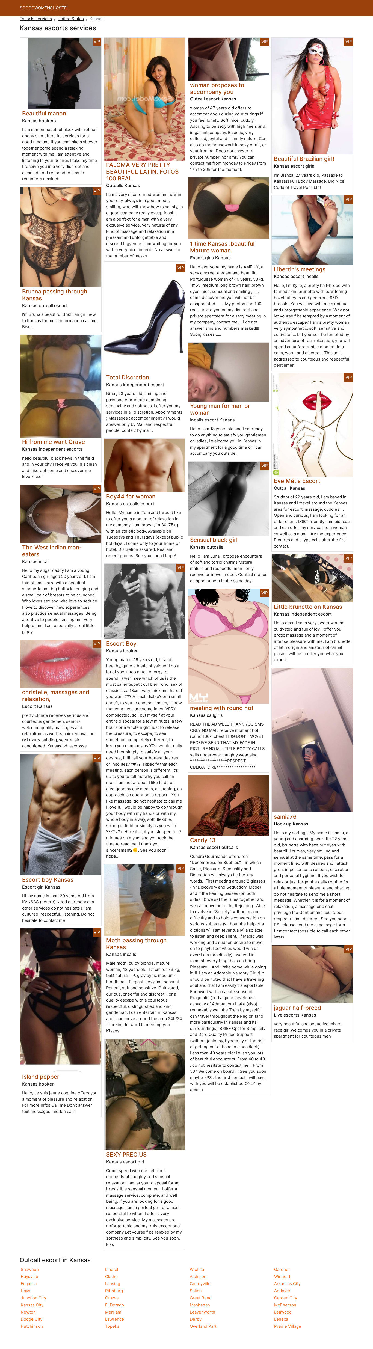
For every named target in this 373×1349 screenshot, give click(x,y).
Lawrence (114, 1319)
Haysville (29, 1276)
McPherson (285, 1305)
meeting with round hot (222, 708)
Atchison (198, 1276)
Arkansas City (287, 1283)
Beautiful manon (44, 113)
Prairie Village (287, 1326)
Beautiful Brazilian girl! (304, 158)
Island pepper (40, 1076)
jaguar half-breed (297, 1007)
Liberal (111, 1269)
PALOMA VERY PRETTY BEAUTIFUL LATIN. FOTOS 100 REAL (142, 171)
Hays (25, 1290)
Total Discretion (127, 377)
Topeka (112, 1326)
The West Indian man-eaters (52, 551)
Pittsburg (114, 1290)
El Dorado (114, 1305)
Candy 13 (202, 840)
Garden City (285, 1297)
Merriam (113, 1312)
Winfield (282, 1276)
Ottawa (112, 1297)
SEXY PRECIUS (126, 1154)
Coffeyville (200, 1283)
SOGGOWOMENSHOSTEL (44, 7)
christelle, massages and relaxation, (55, 695)
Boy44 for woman (130, 496)
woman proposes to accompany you (217, 88)
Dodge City (31, 1319)
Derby (196, 1319)
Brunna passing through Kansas (54, 295)
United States (71, 18)
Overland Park (203, 1326)
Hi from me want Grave (53, 441)
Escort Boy (121, 643)
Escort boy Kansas (47, 879)
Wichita (197, 1269)
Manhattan (200, 1305)
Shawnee (30, 1269)
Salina (196, 1290)
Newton (28, 1312)
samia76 (285, 816)
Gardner (282, 1269)
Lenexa (281, 1319)
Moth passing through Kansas (136, 943)
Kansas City (32, 1305)
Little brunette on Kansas (308, 606)
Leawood (283, 1312)
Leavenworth (202, 1312)
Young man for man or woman (220, 409)
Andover (282, 1290)
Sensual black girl (214, 539)
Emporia (29, 1283)
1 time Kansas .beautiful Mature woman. (222, 247)
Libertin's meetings (299, 269)
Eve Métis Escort (297, 480)
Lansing (112, 1283)
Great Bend (201, 1297)
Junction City (33, 1297)
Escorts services (36, 18)
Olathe (111, 1276)
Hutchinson (32, 1326)
